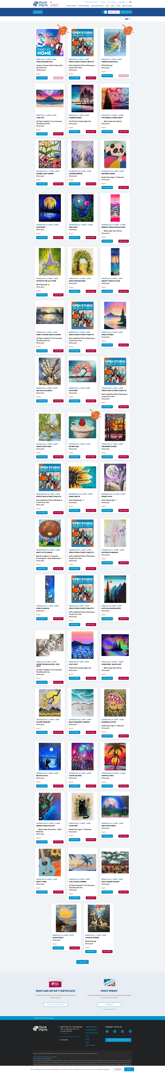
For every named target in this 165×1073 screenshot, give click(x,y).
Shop (113, 6)
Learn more (106, 1069)
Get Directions (64, 1033)
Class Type (37, 12)
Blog (118, 6)
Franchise (102, 2)
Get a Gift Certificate (55, 1004)
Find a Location (112, 2)
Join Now (109, 1004)
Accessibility (53, 1057)
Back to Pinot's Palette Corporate (44, 1018)
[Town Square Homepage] (40, 4)
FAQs (107, 6)
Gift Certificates (97, 6)
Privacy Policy (45, 1057)
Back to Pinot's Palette (92, 2)
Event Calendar (91, 1027)
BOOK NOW (91, 78)
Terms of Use (36, 1057)
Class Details (42, 78)
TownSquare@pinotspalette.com (69, 1036)
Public (113, 12)
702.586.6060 (64, 1040)
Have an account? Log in (109, 1009)
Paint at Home (127, 6)
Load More (83, 962)
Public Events (72, 6)
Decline (118, 1069)
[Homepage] (45, 1028)
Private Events (84, 6)
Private (126, 12)
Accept (129, 1069)
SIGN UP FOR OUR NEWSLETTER (118, 1040)
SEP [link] (127, 19)
